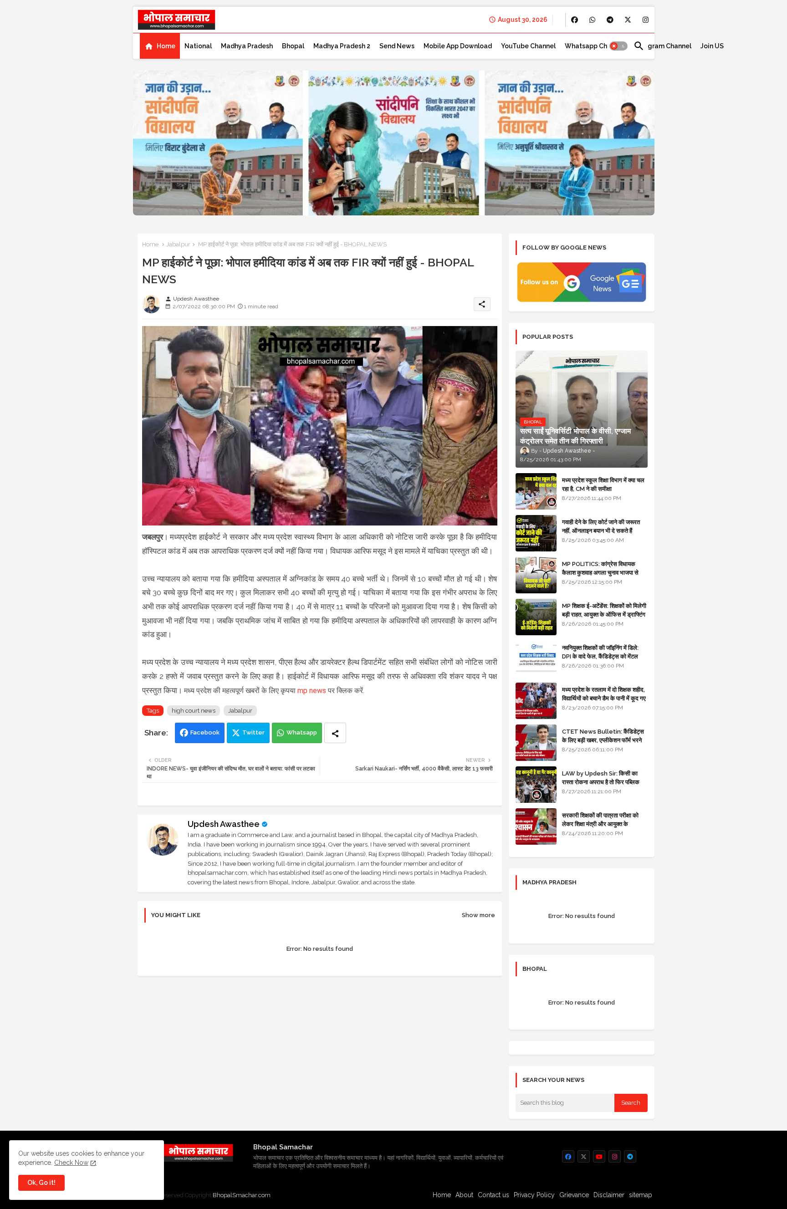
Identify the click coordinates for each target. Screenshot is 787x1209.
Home (166, 46)
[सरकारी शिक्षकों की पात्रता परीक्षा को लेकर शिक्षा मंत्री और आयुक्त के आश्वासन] (536, 826)
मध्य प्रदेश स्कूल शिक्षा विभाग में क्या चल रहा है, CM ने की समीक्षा (603, 484)
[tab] (160, 46)
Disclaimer (608, 1195)
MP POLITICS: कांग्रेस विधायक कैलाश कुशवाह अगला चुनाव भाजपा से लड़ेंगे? (600, 572)
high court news (193, 710)
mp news (311, 690)
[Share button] (335, 733)
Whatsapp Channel (594, 46)
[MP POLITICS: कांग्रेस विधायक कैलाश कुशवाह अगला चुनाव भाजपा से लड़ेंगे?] (536, 575)
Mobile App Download (458, 46)
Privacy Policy (534, 1195)
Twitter (253, 732)
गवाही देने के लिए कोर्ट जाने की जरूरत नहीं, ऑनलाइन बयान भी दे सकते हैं (601, 526)
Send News (396, 46)
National (198, 46)
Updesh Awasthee (224, 824)
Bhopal (293, 46)
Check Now (71, 1162)
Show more (478, 915)
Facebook (205, 732)
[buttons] (574, 20)
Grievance (574, 1195)
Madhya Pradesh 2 (341, 46)
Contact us (493, 1195)
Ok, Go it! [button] (41, 1182)
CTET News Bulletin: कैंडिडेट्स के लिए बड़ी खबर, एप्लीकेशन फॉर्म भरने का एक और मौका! (603, 739)
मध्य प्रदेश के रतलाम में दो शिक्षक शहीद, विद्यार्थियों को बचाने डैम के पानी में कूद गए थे (604, 697)
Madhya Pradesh (247, 46)
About (464, 1195)
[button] (618, 46)
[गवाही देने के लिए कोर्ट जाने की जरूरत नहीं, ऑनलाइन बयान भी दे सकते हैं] (536, 533)
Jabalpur (178, 244)
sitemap (640, 1195)
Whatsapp (301, 732)
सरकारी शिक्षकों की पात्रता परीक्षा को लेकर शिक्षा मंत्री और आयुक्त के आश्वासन (600, 823)
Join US (712, 46)
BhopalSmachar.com (242, 1195)
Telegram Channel (662, 46)
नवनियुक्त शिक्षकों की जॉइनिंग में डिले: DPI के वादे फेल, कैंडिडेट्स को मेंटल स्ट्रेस (600, 656)
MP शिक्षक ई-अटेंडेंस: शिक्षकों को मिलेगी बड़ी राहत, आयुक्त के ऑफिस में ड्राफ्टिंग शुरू (604, 614)
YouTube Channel (528, 46)
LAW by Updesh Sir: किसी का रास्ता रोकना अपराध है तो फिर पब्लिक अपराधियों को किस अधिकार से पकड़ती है (604, 781)
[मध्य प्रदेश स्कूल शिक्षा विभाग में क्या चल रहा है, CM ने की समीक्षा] (536, 491)
